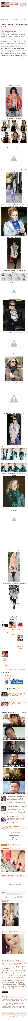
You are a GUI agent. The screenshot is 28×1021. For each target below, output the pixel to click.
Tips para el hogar (20, 982)
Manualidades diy (18, 972)
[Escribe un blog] (13, 617)
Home (2, 19)
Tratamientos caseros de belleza (14, 984)
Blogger (19, 884)
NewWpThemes (10, 1016)
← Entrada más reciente (7, 669)
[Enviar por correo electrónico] (12, 617)
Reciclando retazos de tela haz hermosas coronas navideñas (17, 704)
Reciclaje (7, 980)
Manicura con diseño (12, 970)
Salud (12, 982)
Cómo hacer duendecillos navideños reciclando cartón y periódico (16, 694)
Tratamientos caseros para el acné (10, 986)
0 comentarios (4, 699)
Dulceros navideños (16, 969)
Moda (8, 977)
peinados (8, 979)
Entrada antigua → (22, 669)
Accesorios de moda (10, 19)
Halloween (3, 970)
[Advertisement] (13, 13)
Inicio (15, 669)
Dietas (18, 967)
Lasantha (23, 1016)
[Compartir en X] (15, 617)
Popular (3, 844)
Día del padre (12, 967)
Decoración (5, 967)
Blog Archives (16, 844)
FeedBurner (17, 839)
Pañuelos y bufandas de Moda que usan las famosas (14, 25)
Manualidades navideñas (9, 974)
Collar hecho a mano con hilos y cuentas (4, 662)
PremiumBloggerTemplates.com (10, 1017)
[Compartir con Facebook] (16, 617)
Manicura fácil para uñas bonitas (16, 816)
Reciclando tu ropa (14, 980)
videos (9, 988)
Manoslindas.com (15, 1013)
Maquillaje (15, 976)
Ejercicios (24, 969)
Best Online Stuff (20, 1017)
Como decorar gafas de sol (5, 631)
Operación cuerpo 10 (15, 977)
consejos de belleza (9, 965)
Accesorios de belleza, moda (20, 631)
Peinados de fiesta (15, 979)
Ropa (8, 982)
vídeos (13, 988)
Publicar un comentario (6, 675)
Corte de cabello (22, 965)
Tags (9, 844)
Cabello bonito (21, 963)
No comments (5, 28)
